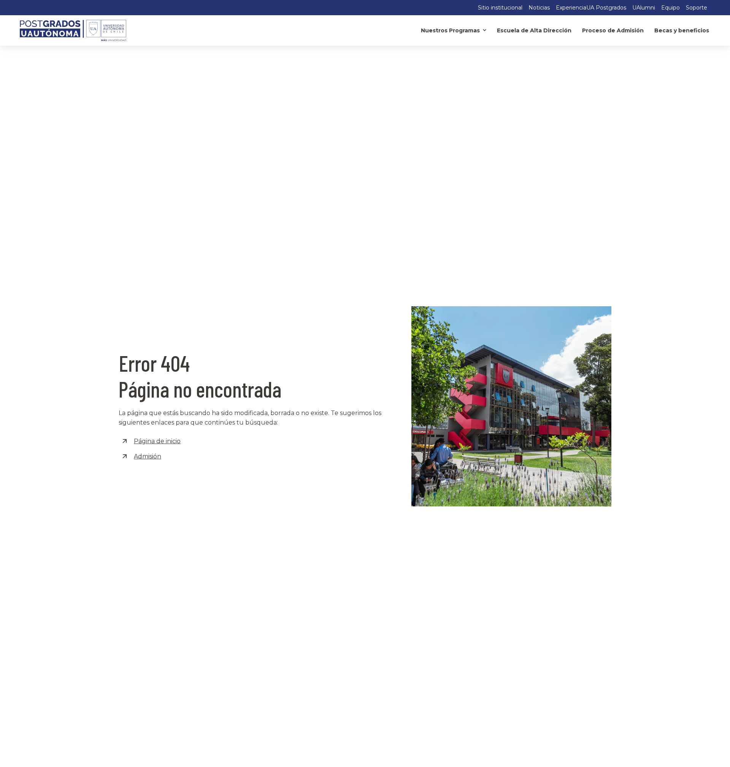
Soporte (696, 7)
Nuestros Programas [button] (450, 30)
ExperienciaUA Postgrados (591, 7)
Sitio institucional (500, 7)
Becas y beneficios (681, 30)
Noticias (539, 7)
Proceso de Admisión (613, 30)
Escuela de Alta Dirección (534, 30)
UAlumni (643, 7)
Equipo (670, 7)
